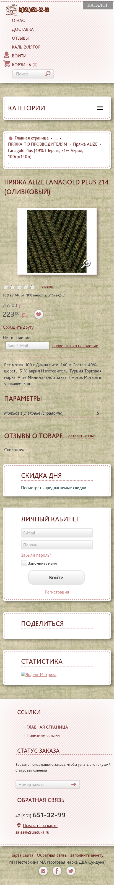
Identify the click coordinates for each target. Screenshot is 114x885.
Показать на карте (40, 825)
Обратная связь (52, 855)
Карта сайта (22, 855)
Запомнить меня (42, 563)
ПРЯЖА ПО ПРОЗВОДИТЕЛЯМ (37, 144)
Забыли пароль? (36, 555)
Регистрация (57, 592)
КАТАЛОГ (97, 5)
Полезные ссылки (43, 735)
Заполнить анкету (86, 855)
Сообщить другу (18, 327)
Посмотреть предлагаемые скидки (53, 487)
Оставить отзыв (81, 435)
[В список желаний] (38, 314)
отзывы (48, 286)
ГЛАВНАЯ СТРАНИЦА (47, 727)
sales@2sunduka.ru (32, 832)
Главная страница (32, 138)
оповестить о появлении (75, 345)
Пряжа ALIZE (85, 144)
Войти (19, 56)
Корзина (25, 64)
